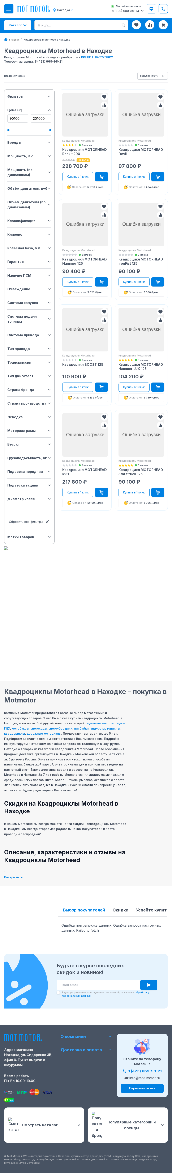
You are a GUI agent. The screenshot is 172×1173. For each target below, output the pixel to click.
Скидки (120, 910)
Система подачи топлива (22, 318)
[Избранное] (136, 24)
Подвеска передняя (25, 471)
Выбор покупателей (84, 910)
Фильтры (15, 96)
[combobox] (152, 76)
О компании (73, 1036)
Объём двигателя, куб (27, 188)
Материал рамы (21, 431)
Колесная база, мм (23, 248)
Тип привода (18, 349)
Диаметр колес (21, 499)
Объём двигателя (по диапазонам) (26, 204)
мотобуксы (20, 728)
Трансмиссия (19, 362)
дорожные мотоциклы (44, 733)
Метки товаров (20, 537)
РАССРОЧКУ (104, 57)
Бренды (14, 142)
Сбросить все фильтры (26, 521)
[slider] (8, 130)
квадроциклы (14, 733)
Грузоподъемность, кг (27, 458)
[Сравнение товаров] (149, 24)
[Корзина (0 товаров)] (163, 24)
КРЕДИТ (87, 57)
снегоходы (38, 728)
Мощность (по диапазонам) (20, 172)
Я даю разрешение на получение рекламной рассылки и (105, 994)
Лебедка (15, 417)
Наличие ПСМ (19, 275)
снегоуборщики (60, 728)
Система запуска (22, 303)
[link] (47, 39)
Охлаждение (18, 289)
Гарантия (15, 262)
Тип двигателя (20, 376)
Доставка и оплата (81, 1049)
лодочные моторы (99, 723)
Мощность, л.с (20, 156)
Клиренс (14, 234)
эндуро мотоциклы (105, 728)
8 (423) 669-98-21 (49, 61)
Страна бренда (20, 390)
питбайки (81, 728)
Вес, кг (13, 444)
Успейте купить (152, 910)
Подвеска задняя (22, 485)
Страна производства (26, 403)
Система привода (23, 335)
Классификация (21, 221)
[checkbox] (58, 992)
